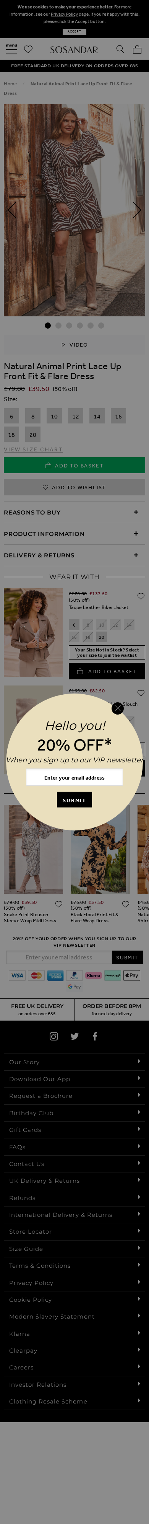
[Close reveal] (118, 708)
